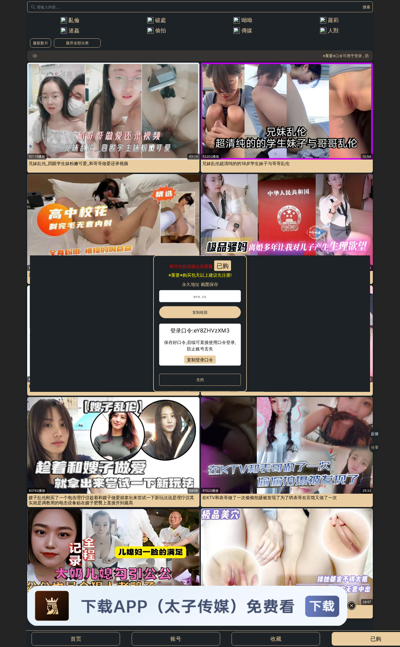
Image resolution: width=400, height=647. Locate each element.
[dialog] (200, 323)
